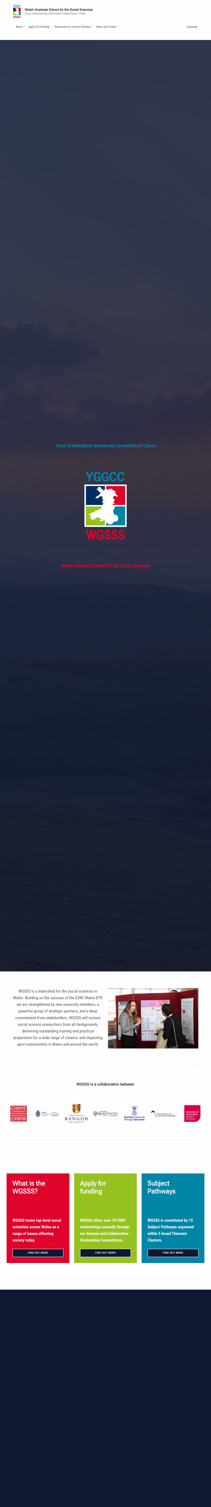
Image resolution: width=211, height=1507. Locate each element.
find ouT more (173, 1252)
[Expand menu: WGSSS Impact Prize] (118, 26)
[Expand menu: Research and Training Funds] (92, 26)
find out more (105, 1252)
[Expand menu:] (24, 26)
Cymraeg (192, 26)
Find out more (38, 1252)
